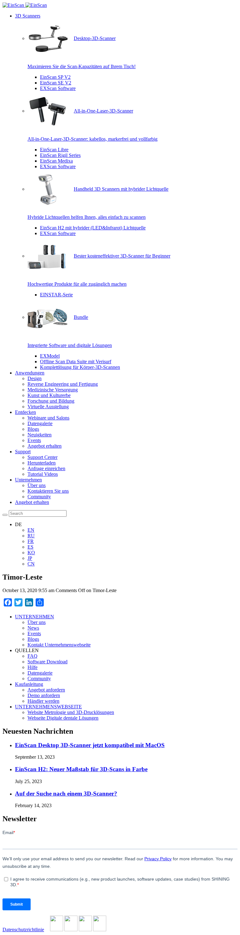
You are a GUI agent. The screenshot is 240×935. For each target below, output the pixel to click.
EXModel (50, 356)
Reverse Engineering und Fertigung (63, 384)
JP (30, 558)
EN (31, 530)
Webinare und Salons (48, 417)
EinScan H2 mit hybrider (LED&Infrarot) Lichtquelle (93, 227)
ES (30, 547)
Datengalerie (40, 423)
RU (31, 535)
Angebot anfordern (46, 689)
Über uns (37, 485)
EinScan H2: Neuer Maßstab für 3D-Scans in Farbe (81, 769)
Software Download (48, 661)
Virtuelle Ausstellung (48, 406)
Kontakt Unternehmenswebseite (59, 644)
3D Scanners (27, 15)
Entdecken (25, 412)
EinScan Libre (54, 149)
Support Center (43, 457)
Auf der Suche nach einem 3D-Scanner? (66, 793)
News (33, 628)
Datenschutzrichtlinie (23, 929)
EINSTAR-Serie (56, 294)
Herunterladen (42, 462)
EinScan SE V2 (55, 82)
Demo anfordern (44, 695)
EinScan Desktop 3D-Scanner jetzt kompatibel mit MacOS (90, 745)
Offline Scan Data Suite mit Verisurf (75, 361)
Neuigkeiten (40, 434)
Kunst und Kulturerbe (49, 395)
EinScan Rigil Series (60, 155)
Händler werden (43, 701)
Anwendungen (29, 372)
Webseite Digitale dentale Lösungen (63, 718)
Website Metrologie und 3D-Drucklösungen (71, 712)
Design (35, 378)
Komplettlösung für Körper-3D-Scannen (80, 367)
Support (23, 451)
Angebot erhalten (45, 446)
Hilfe (33, 667)
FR (31, 541)
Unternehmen (28, 479)
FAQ (33, 656)
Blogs (33, 429)
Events (34, 440)
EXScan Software (58, 88)
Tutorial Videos (43, 474)
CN (31, 563)
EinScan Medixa (56, 160)
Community (39, 496)
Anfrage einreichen (46, 468)
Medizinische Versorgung (53, 389)
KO (31, 552)
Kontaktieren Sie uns (48, 491)
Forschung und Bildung (51, 401)
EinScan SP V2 (55, 77)
